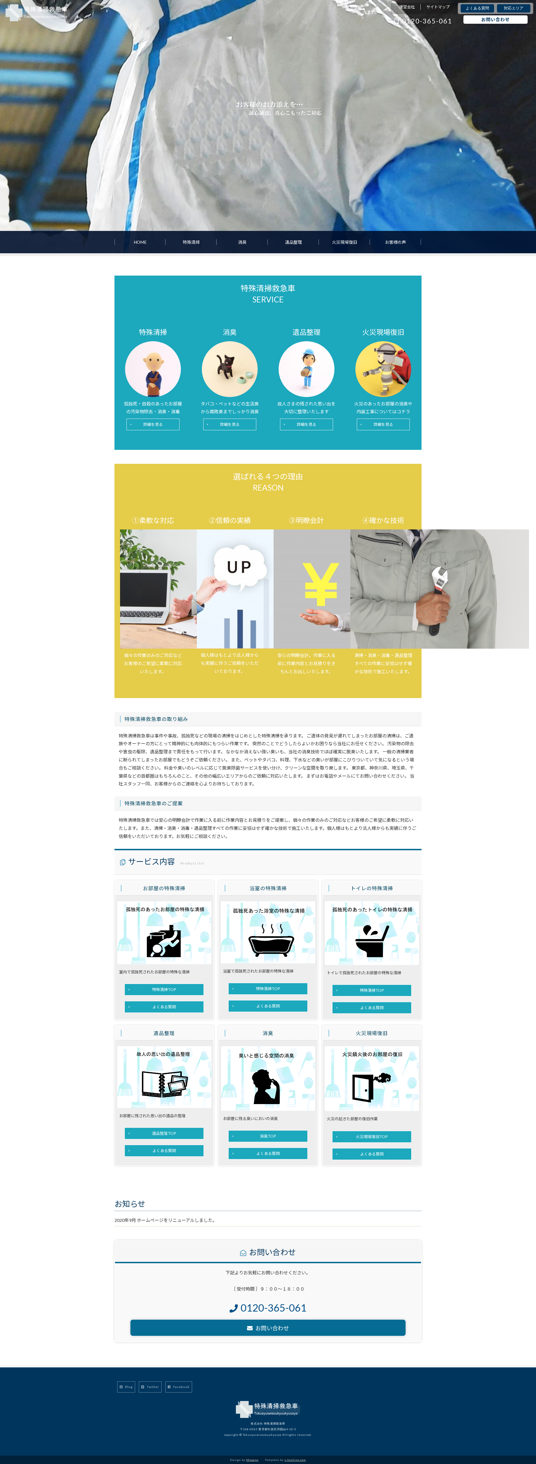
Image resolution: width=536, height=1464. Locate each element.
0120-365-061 (427, 21)
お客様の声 (395, 242)
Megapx (252, 1459)
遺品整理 (293, 242)
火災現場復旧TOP (372, 1136)
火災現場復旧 (344, 242)
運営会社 (407, 6)
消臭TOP (268, 1136)
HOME (140, 242)
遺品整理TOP (164, 1133)
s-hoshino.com (295, 1459)
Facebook (181, 1387)
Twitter (152, 1387)
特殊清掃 (191, 242)
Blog (128, 1387)
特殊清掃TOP (164, 989)
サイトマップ (438, 6)
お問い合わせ (495, 19)
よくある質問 (477, 8)
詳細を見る (153, 424)
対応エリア (513, 8)
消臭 (242, 242)
